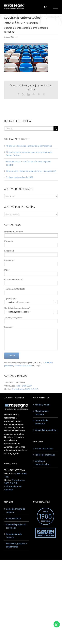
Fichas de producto (44, 448)
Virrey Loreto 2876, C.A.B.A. (25, 389)
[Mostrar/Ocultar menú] (55, 7)
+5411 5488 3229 (23, 386)
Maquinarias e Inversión (42, 413)
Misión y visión (42, 404)
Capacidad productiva (45, 430)
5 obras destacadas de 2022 (19, 177)
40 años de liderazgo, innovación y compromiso (29, 146)
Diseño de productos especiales (16, 526)
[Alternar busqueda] (45, 7)
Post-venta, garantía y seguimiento (16, 545)
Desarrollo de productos (41, 422)
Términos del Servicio (23, 366)
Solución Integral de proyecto (15, 510)
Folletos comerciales (45, 455)
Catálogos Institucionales (42, 463)
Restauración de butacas (14, 536)
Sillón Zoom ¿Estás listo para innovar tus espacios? (31, 171)
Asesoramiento (13, 518)
